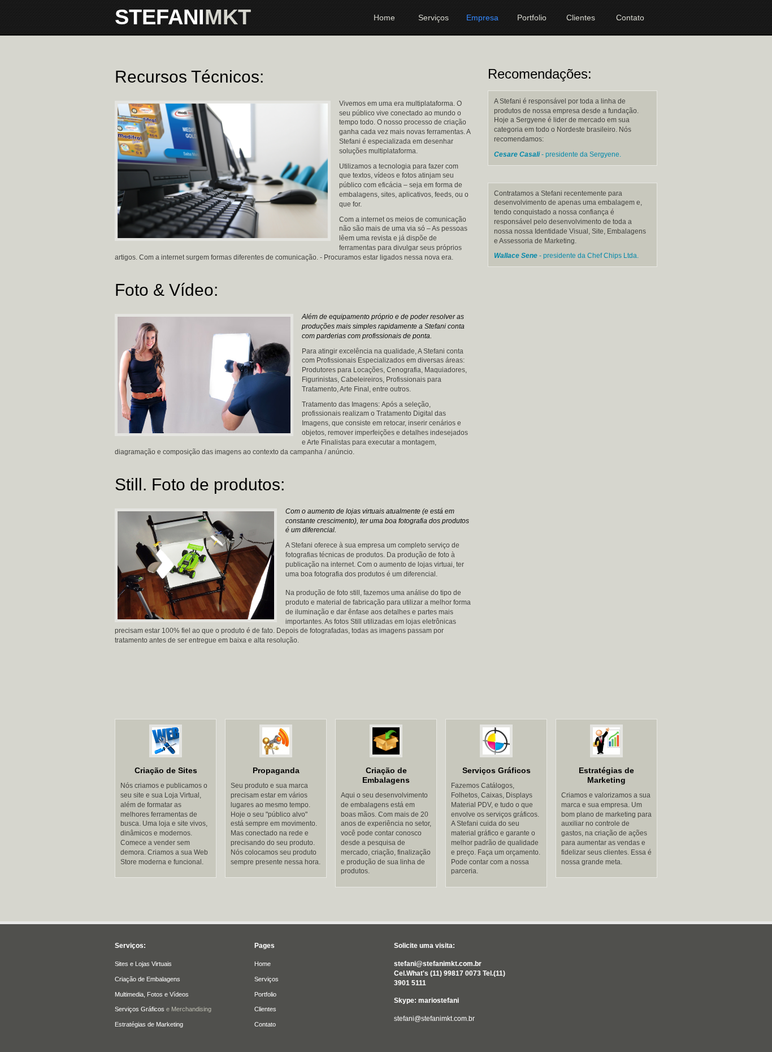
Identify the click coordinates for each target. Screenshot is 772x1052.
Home (384, 17)
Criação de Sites (166, 770)
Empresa (482, 17)
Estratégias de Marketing (606, 775)
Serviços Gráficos (496, 770)
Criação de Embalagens (386, 775)
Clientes (580, 17)
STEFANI (183, 17)
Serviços (433, 17)
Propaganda (276, 770)
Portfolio (532, 17)
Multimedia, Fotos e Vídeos (152, 994)
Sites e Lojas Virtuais (143, 963)
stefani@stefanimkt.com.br (434, 1019)
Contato (630, 17)
